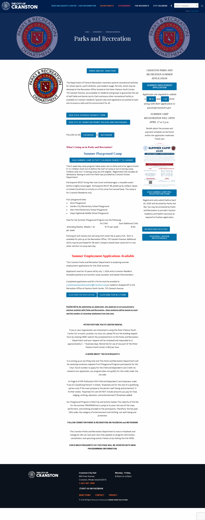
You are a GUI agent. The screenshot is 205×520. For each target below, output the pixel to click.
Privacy (113, 495)
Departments (97, 32)
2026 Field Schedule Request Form (87, 115)
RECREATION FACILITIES (156, 229)
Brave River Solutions (118, 500)
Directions (85, 495)
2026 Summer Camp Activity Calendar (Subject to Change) (102, 160)
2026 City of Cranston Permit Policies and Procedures (98, 122)
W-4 (151, 99)
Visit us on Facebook (92, 488)
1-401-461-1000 (87, 483)
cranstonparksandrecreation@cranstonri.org (86, 284)
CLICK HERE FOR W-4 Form (113, 294)
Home (87, 32)
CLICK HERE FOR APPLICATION (82, 294)
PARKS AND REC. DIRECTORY (102, 70)
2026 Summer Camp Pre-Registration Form (159, 193)
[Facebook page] (171, 5)
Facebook (88, 135)
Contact (99, 495)
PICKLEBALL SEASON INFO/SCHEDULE (159, 237)
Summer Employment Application (159, 86)
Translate (194, 11)
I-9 (165, 99)
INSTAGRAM (106, 135)
